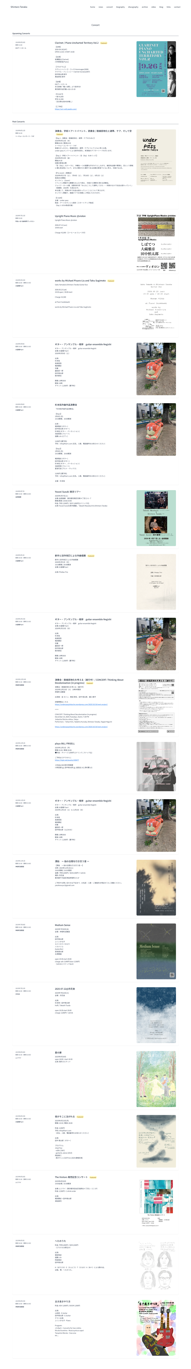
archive (145, 7)
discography (133, 7)
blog (161, 7)
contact (177, 7)
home (92, 7)
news (101, 7)
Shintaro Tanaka (19, 6)
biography (120, 7)
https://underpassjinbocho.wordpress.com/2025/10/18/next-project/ (81, 704)
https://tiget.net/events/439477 (67, 760)
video (153, 7)
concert (109, 7)
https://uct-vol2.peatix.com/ (66, 109)
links (169, 7)
